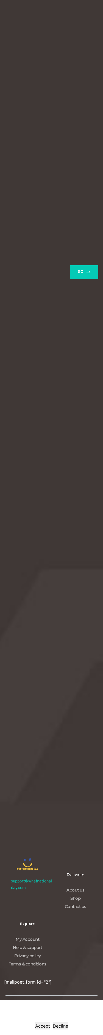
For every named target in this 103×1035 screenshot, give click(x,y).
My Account (27, 939)
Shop (75, 898)
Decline (60, 1026)
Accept (42, 1026)
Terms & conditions (27, 964)
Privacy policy (27, 955)
